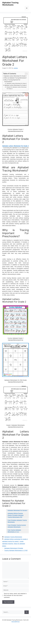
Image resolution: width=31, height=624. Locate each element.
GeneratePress (16, 621)
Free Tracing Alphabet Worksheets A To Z (14, 531)
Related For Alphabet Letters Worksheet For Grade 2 (16, 87)
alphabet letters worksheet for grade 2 (16, 539)
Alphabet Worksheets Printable (13, 548)
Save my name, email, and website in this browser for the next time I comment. (15, 595)
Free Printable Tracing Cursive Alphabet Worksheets (17, 526)
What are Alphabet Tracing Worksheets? (15, 78)
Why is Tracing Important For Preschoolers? (12, 80)
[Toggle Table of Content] (25, 74)
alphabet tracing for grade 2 (10, 541)
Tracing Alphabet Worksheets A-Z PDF (16, 550)
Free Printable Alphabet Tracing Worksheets (17, 521)
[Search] (26, 612)
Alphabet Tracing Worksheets (10, 3)
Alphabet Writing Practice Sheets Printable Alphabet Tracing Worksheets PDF (15, 515)
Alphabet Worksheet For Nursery (17, 510)
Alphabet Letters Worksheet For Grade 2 (15, 76)
